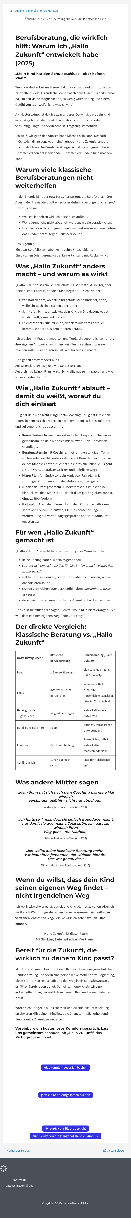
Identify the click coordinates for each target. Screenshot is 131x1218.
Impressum (19, 1180)
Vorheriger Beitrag (17, 1150)
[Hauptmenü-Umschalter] (123, 7)
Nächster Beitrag (115, 1150)
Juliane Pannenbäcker (29, 6)
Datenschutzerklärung (19, 1186)
